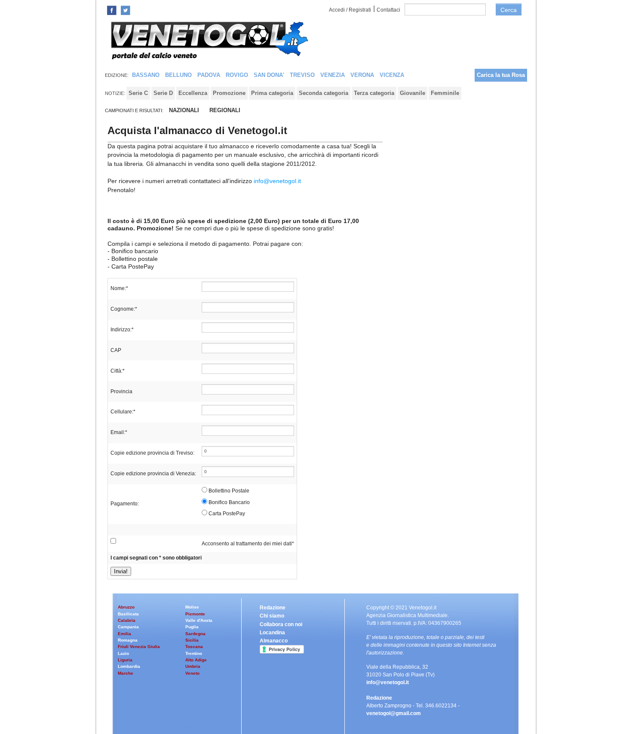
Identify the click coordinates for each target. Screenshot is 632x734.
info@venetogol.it (277, 181)
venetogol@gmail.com (393, 713)
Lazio (123, 653)
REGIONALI (224, 110)
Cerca (508, 9)
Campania (128, 626)
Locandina (272, 633)
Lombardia (129, 666)
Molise (192, 607)
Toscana (194, 646)
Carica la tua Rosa (501, 75)
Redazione (272, 608)
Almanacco (274, 641)
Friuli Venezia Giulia (139, 646)
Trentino (193, 653)
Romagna (128, 640)
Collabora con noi (281, 624)
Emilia (124, 633)
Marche (125, 673)
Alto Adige (196, 660)
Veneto (192, 673)
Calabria (126, 620)
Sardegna (195, 633)
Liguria (125, 660)
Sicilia (192, 640)
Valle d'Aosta (198, 620)
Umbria (192, 666)
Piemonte (195, 614)
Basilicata (128, 614)
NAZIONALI (184, 110)
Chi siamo (272, 616)
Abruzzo (126, 607)
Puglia (192, 626)
